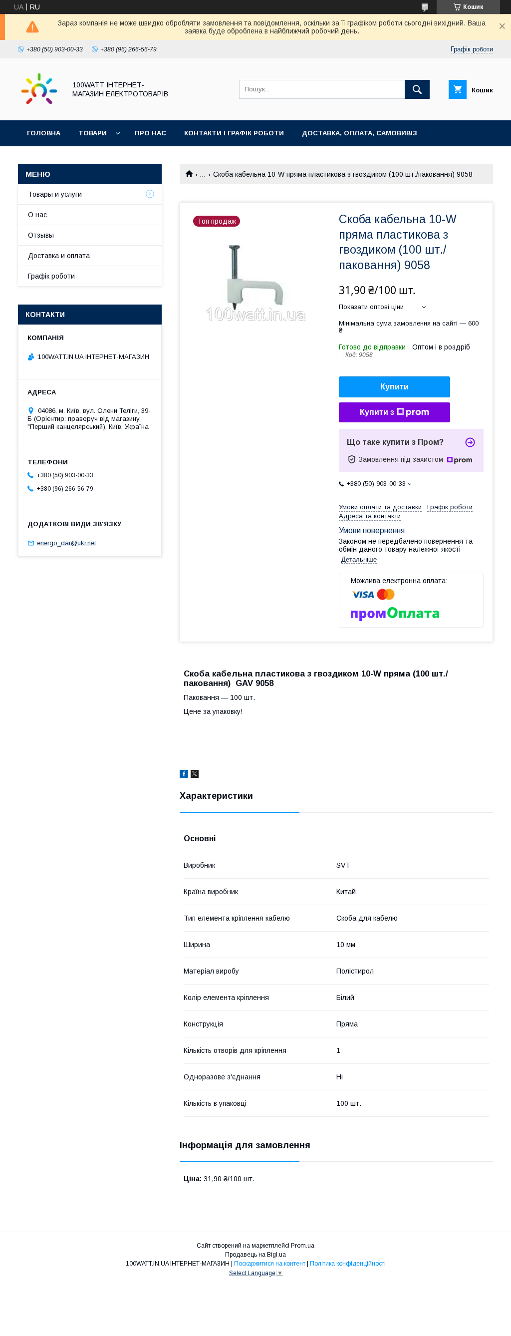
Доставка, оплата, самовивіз (359, 133)
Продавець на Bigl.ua (255, 1254)
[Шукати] (417, 89)
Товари (92, 133)
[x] (195, 775)
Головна (43, 133)
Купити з (377, 412)
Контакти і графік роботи (234, 133)
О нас (37, 215)
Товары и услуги (55, 194)
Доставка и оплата (59, 256)
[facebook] (184, 775)
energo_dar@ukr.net (66, 543)
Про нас (150, 133)
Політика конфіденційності (348, 1263)
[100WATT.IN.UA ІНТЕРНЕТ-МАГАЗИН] (39, 107)
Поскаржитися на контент (269, 1263)
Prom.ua (302, 1245)
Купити (394, 386)
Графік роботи (51, 276)
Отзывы (41, 235)
